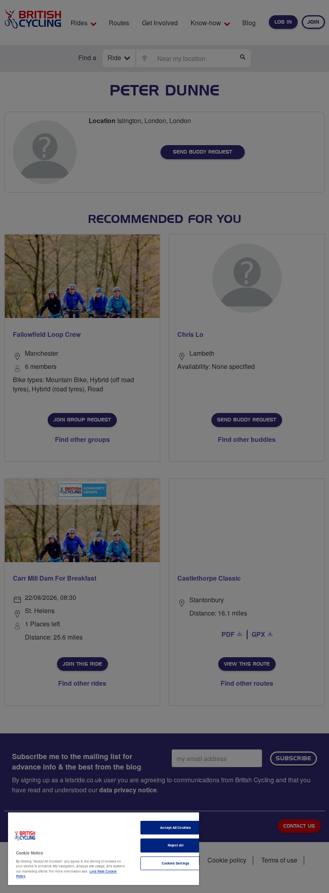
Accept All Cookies (175, 827)
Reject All (175, 845)
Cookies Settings (175, 863)
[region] (103, 848)
